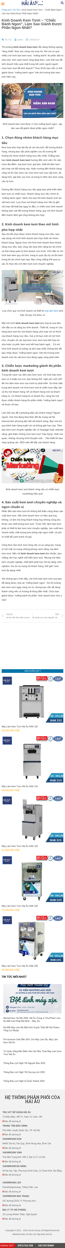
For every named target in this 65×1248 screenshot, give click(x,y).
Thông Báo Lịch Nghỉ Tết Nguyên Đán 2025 (24, 1063)
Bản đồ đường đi (12, 1121)
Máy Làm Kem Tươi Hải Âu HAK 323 (20, 846)
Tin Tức (16, 10)
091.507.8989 (46, 1245)
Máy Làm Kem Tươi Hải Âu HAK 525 (20, 906)
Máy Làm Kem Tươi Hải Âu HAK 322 (20, 726)
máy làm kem (51, 311)
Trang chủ (6, 10)
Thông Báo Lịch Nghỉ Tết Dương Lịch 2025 (24, 1072)
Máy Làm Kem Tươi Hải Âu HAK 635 (20, 966)
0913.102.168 (25, 1245)
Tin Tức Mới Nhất (14, 976)
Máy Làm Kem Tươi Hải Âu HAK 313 (20, 786)
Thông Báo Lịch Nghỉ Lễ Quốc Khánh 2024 (23, 1081)
